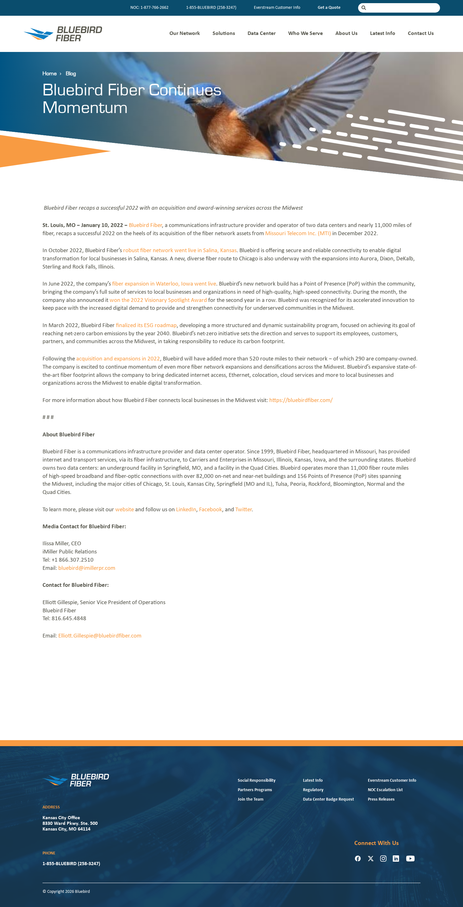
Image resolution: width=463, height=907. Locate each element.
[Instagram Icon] (383, 858)
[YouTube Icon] (410, 858)
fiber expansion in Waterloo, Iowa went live (164, 284)
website (124, 510)
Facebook (210, 510)
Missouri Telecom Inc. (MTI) (298, 234)
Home (50, 74)
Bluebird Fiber (145, 226)
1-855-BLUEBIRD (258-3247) (211, 7)
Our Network (184, 34)
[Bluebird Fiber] (62, 33)
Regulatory (313, 790)
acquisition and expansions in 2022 (118, 359)
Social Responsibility (257, 780)
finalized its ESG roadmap (146, 326)
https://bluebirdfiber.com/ (301, 401)
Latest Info (382, 34)
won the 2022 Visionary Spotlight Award (158, 300)
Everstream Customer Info (277, 7)
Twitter (243, 510)
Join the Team (250, 799)
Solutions (224, 34)
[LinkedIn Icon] (396, 858)
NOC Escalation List (385, 790)
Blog (71, 74)
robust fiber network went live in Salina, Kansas (180, 251)
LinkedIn (186, 510)
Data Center (262, 34)
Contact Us (421, 34)
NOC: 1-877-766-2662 (149, 7)
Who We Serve (305, 34)
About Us (346, 34)
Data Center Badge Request (328, 799)
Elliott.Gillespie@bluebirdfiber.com (99, 636)
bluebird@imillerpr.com (86, 568)
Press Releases (381, 799)
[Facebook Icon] (357, 858)
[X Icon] (371, 858)
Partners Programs (255, 790)
